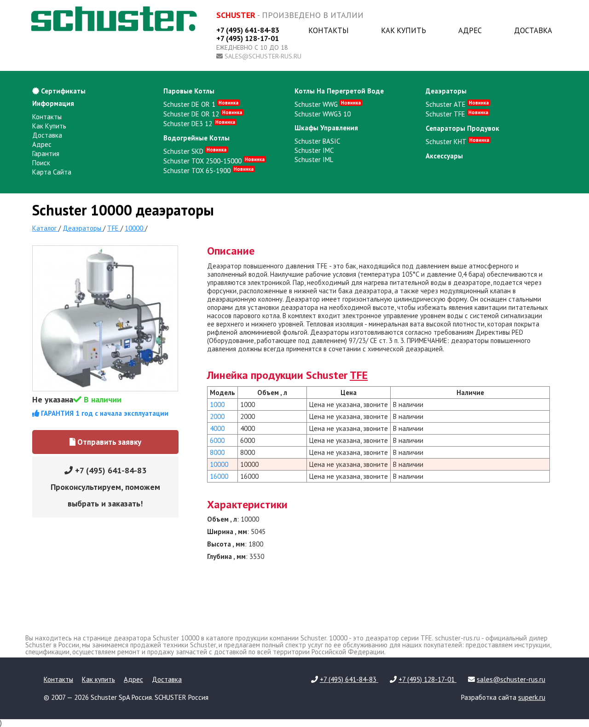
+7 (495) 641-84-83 (247, 30)
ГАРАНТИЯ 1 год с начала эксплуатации (103, 413)
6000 (217, 440)
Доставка (533, 30)
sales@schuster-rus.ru (263, 56)
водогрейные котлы (196, 137)
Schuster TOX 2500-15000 (214, 161)
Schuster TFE (457, 114)
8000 (217, 452)
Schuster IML (313, 159)
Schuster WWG (327, 104)
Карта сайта (51, 172)
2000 (217, 416)
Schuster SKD (194, 151)
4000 (217, 428)
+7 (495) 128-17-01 (247, 38)
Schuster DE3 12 (199, 123)
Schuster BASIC (317, 141)
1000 (217, 404)
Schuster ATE (457, 104)
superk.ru (531, 697)
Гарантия (45, 153)
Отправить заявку (108, 442)
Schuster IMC (314, 150)
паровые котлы (188, 90)
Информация (53, 103)
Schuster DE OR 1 (200, 104)
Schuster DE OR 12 (202, 114)
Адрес (470, 30)
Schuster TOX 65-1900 (208, 170)
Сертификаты (62, 90)
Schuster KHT (457, 141)
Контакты (328, 30)
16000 (219, 476)
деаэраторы (446, 90)
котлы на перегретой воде (339, 90)
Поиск (41, 162)
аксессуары (444, 155)
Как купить (403, 30)
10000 (219, 464)
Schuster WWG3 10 (322, 114)
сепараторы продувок (462, 128)
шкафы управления (326, 127)
